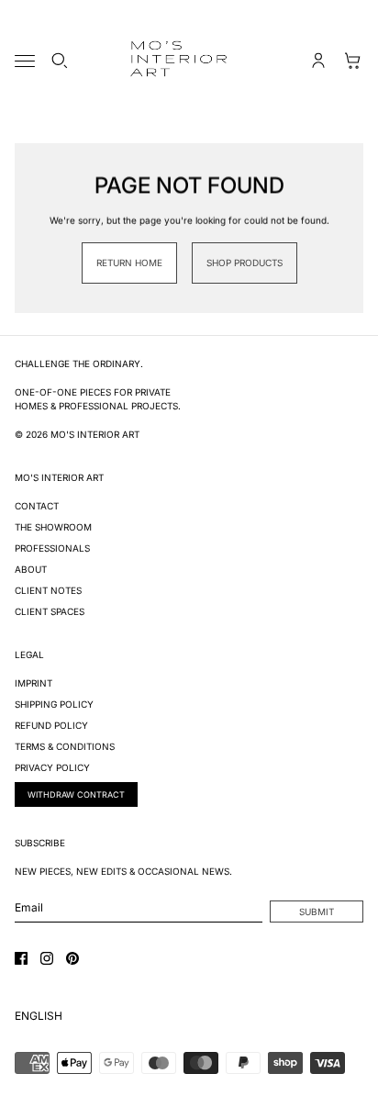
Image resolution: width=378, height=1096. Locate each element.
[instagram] (47, 958)
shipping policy (54, 704)
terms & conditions (65, 746)
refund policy (51, 725)
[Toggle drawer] (25, 61)
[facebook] (21, 958)
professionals (52, 548)
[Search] (60, 60)
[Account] (318, 60)
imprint (33, 682)
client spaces (49, 611)
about (31, 569)
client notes (48, 590)
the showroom (53, 526)
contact (37, 505)
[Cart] (353, 60)
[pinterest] (72, 958)
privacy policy (52, 767)
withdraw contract (76, 794)
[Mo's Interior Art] (189, 60)
